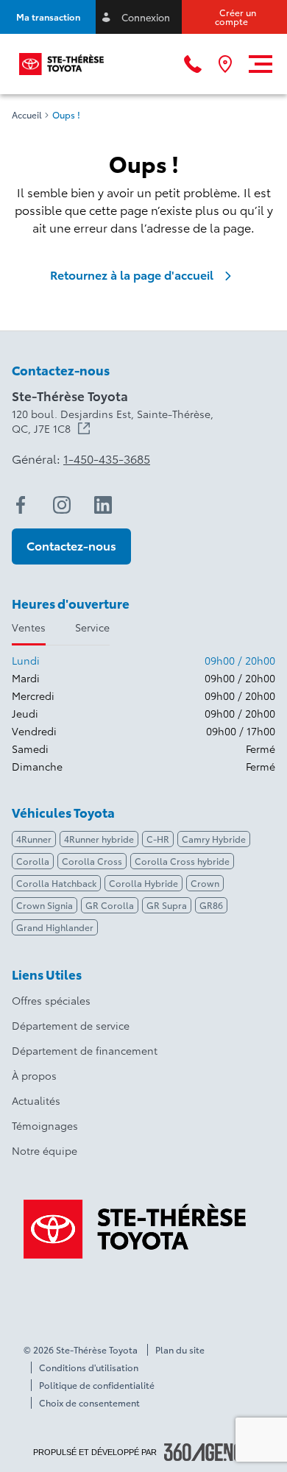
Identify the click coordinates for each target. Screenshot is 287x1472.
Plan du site (180, 1350)
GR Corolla (109, 905)
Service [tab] (92, 627)
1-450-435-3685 (106, 458)
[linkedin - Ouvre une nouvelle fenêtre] (103, 505)
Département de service (71, 1025)
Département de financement (84, 1050)
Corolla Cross (92, 860)
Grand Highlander (54, 927)
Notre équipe (44, 1150)
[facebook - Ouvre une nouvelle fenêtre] (20, 505)
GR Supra (166, 905)
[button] (48, 17)
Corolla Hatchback (56, 883)
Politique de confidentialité (97, 1385)
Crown (205, 883)
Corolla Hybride (143, 883)
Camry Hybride (214, 838)
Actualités (36, 1100)
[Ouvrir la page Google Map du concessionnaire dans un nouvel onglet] (225, 64)
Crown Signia (44, 905)
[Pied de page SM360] (209, 1452)
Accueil (27, 115)
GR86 (211, 905)
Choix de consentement (89, 1403)
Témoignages (45, 1125)
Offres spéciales (51, 1000)
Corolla (32, 860)
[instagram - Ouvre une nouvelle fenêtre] (62, 505)
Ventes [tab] (29, 627)
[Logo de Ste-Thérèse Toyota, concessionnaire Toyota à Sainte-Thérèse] (61, 64)
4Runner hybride (99, 838)
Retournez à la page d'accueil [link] (131, 274)
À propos (34, 1075)
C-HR (157, 838)
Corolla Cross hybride (182, 860)
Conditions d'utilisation (88, 1367)
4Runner (34, 838)
